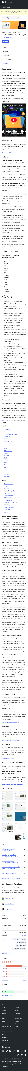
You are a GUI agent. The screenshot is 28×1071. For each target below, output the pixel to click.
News (3, 1007)
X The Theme (8, 451)
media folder (23, 939)
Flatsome (6, 465)
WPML (6, 486)
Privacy (4, 1013)
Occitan (7, 1047)
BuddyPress (6, 1040)
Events (17, 1021)
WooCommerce (8, 484)
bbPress (5, 1037)
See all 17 (24, 935)
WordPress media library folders (19, 948)
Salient (6, 467)
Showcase (18, 1005)
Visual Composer (8, 432)
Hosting (4, 1010)
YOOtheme (7, 476)
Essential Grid (8, 500)
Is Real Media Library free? (9, 873)
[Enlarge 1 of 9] (11, 793)
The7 (5, 458)
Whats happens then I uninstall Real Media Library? (10, 861)
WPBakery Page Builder (11, 434)
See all (24, 980)
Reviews (5, 51)
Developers (5, 1024)
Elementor (7, 436)
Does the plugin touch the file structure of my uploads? (10, 855)
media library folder (21, 942)
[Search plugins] (18, 17)
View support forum (7, 995)
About (3, 1005)
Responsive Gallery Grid (11, 502)
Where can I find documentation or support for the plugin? (11, 867)
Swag (17, 1026)
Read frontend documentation (10, 722)
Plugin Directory (6, 7)
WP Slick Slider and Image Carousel (14, 498)
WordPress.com (7, 1032)
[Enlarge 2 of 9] (11, 804)
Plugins (17, 1010)
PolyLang (6, 488)
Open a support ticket (8, 758)
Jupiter (6, 460)
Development (7, 59)
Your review (5, 980)
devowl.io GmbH (8, 37)
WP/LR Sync (7, 505)
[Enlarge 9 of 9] (24, 835)
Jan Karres (8, 909)
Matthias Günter (9, 904)
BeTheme (6, 455)
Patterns (17, 1013)
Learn (3, 1018)
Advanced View (6, 953)
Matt (4, 1034)
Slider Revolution (8, 495)
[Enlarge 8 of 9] (24, 825)
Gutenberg (7, 429)
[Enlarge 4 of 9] (11, 825)
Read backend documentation (10, 740)
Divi (5, 469)
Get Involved (18, 1018)
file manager (16, 939)
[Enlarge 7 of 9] (24, 814)
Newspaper (7, 472)
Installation (6, 55)
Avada (5, 448)
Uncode (6, 474)
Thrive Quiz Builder (9, 507)
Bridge (6, 462)
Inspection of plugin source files (11, 878)
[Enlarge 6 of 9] (24, 804)
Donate (18, 1024)
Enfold (6, 453)
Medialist (6, 512)
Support (5, 63)
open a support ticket (8, 420)
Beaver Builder (8, 441)
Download (5, 41)
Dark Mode (7, 509)
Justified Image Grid (9, 491)
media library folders (21, 945)
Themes (17, 1007)
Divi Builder (7, 439)
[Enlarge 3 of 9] (11, 814)
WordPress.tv (6, 1026)
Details (5, 47)
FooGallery (7, 493)
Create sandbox (6, 152)
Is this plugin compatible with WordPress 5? (8, 849)
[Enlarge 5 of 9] (24, 793)
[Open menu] (25, 2)
